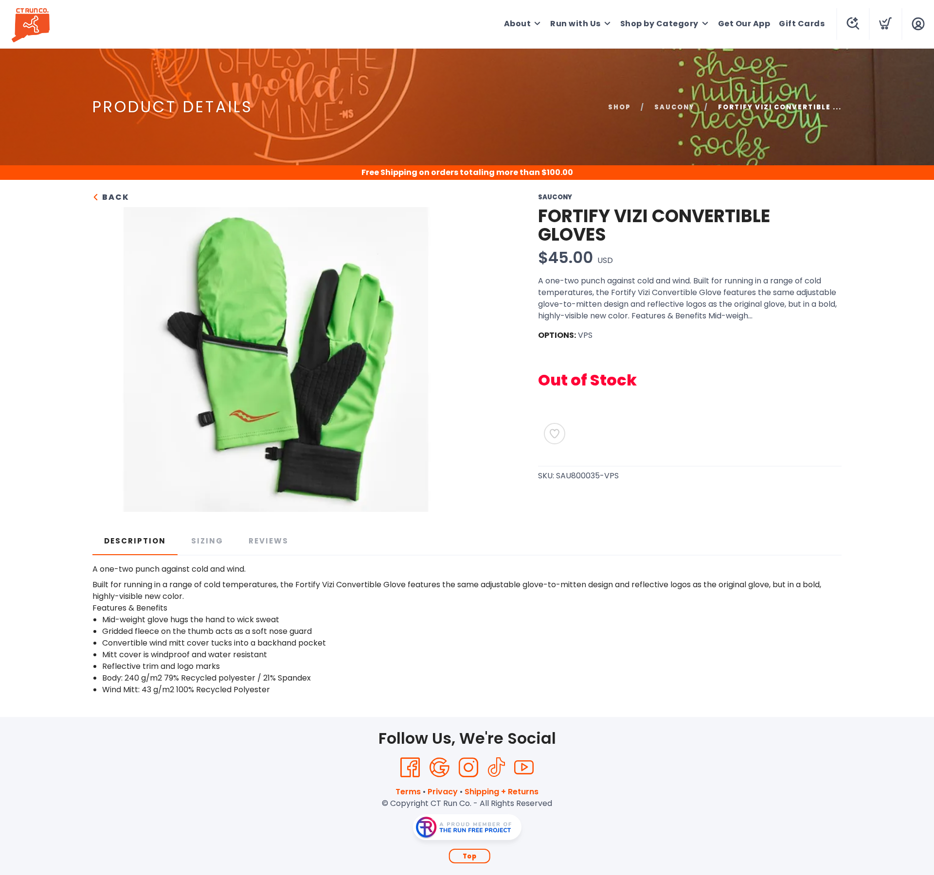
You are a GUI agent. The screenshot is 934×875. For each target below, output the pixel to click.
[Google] (439, 767)
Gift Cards (802, 23)
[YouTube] (524, 767)
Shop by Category (659, 23)
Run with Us (575, 23)
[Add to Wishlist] (554, 433)
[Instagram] (468, 767)
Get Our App (744, 23)
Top (470, 856)
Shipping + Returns (502, 791)
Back (114, 197)
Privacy (443, 791)
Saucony (674, 107)
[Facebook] (410, 767)
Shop (619, 107)
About (517, 23)
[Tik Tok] (496, 767)
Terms (408, 791)
